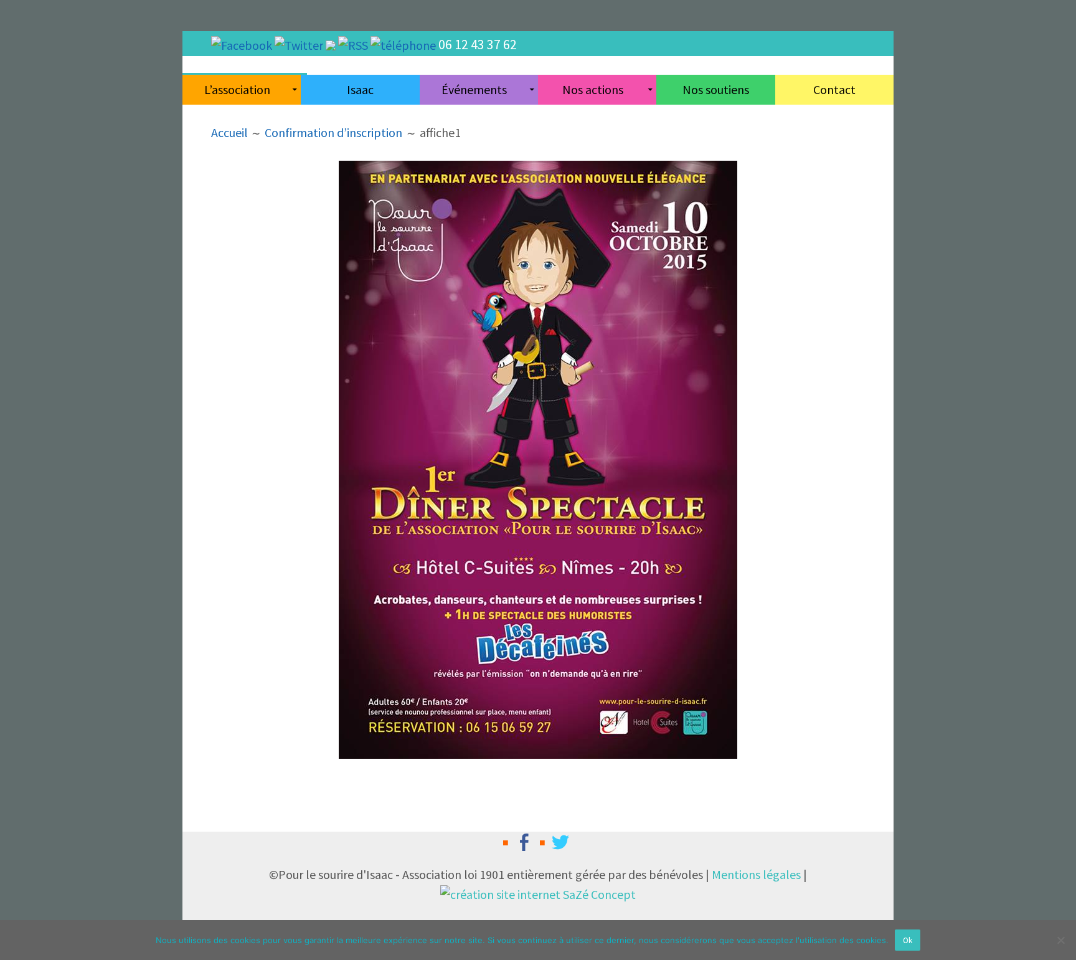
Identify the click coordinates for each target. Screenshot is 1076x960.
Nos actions (592, 89)
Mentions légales (756, 874)
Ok (907, 940)
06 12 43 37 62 (477, 44)
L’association (237, 89)
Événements (474, 89)
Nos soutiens (715, 89)
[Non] (1060, 940)
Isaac (360, 89)
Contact (834, 89)
